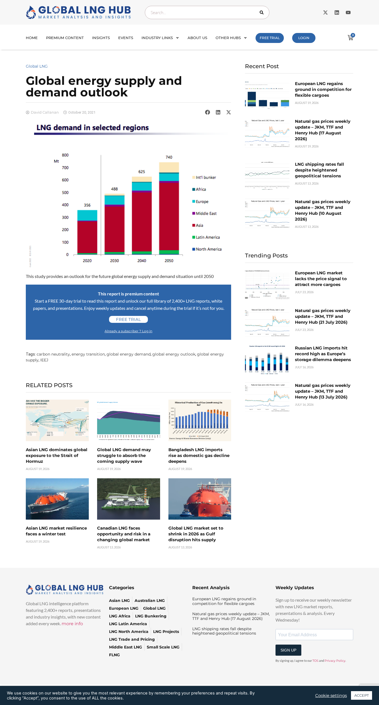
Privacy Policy (335, 661)
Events (125, 37)
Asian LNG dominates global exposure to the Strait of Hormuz (56, 455)
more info (72, 623)
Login (303, 38)
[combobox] (207, 12)
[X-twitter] (325, 12)
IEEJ (44, 359)
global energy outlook (173, 354)
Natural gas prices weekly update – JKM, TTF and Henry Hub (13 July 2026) (322, 391)
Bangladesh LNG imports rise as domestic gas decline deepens (198, 455)
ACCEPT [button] (361, 695)
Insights (101, 37)
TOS (315, 661)
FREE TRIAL (270, 38)
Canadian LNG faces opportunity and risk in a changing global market (123, 533)
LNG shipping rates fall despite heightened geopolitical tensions (319, 170)
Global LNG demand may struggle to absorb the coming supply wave (124, 455)
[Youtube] (348, 12)
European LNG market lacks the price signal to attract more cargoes (321, 278)
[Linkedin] (337, 12)
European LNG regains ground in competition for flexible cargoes (323, 89)
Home (32, 37)
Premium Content (65, 37)
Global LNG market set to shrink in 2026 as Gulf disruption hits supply (195, 533)
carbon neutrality (53, 354)
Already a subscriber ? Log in (128, 331)
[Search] (263, 12)
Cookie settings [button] (331, 695)
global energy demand (129, 354)
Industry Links (157, 37)
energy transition (88, 354)
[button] (207, 112)
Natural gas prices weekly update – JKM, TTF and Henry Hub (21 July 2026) (322, 316)
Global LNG (37, 66)
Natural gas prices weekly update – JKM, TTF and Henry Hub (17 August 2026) (231, 616)
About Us (197, 37)
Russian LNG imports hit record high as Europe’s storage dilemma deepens (323, 353)
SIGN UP (288, 650)
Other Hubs (228, 37)
